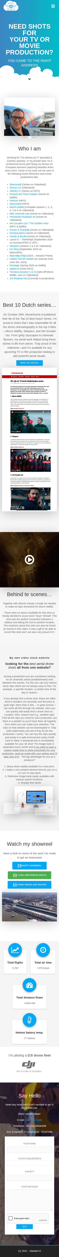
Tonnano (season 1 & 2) (23, 272)
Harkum (14, 200)
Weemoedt (16, 184)
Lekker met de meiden (22, 259)
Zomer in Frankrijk (20, 229)
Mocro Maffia (17, 207)
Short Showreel (32, 865)
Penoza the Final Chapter (24, 194)
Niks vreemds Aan (20, 213)
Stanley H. (15, 191)
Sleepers (14, 246)
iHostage (14, 265)
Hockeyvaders (17, 233)
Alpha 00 (14, 268)
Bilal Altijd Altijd (18, 255)
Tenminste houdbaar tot (22, 216)
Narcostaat (16, 203)
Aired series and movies (31, 885)
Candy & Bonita (18, 236)
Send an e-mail (33, 1120)
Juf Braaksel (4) (18, 278)
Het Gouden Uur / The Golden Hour (29, 223)
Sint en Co (15, 187)
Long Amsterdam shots (31, 875)
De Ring (14, 249)
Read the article (29, 363)
